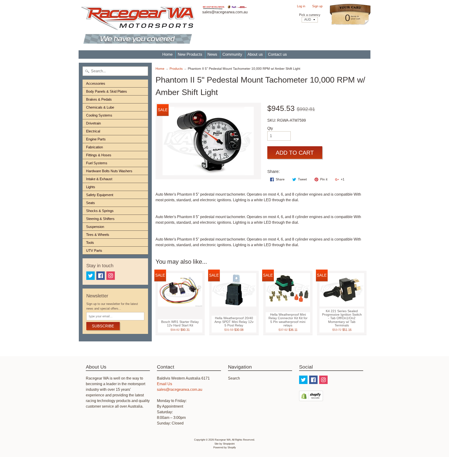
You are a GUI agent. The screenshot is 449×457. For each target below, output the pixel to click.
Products (176, 68)
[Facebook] (100, 275)
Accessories (95, 83)
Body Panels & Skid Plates (106, 91)
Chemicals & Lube (100, 107)
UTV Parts (94, 250)
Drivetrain (93, 123)
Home (167, 54)
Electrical (93, 131)
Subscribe (103, 326)
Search (234, 378)
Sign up (317, 6)
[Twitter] (90, 275)
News (212, 54)
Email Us (164, 384)
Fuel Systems (96, 163)
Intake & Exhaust (99, 179)
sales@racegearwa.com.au (179, 389)
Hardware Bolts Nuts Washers (109, 171)
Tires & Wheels (97, 235)
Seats (90, 203)
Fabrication (94, 147)
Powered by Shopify (224, 447)
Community (232, 54)
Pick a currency (309, 15)
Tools (90, 243)
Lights (90, 187)
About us (255, 54)
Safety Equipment (99, 195)
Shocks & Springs (100, 211)
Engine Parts (96, 139)
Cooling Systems (99, 115)
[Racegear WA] (138, 25)
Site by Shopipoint (224, 443)
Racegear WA (223, 439)
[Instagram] (110, 275)
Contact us (277, 54)
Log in (301, 6)
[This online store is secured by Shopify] (311, 398)
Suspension (95, 227)
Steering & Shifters (100, 219)
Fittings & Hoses (98, 155)
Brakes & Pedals (99, 99)
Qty (270, 128)
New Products (190, 54)
